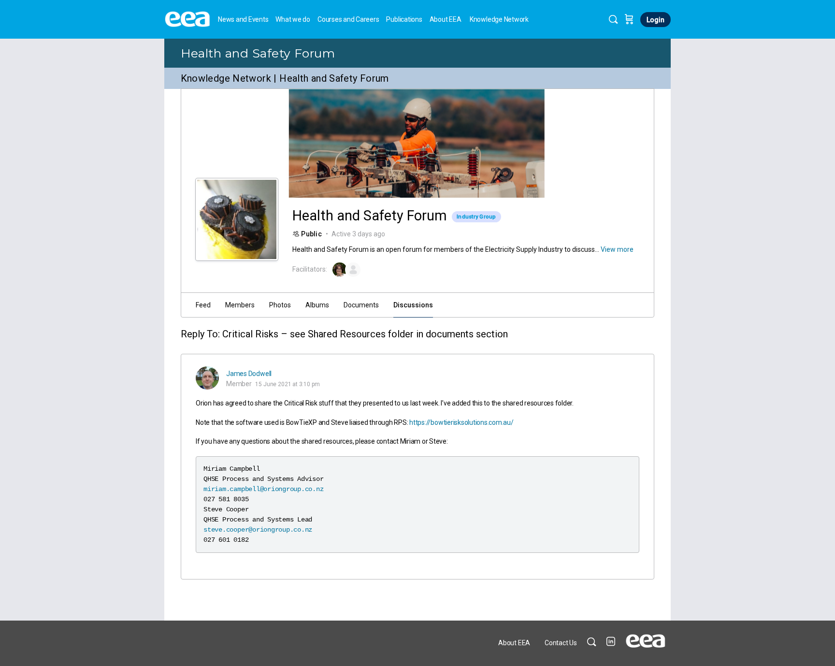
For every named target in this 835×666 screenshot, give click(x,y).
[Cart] (629, 19)
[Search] (613, 19)
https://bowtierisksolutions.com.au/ (461, 422)
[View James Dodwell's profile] (207, 378)
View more (617, 249)
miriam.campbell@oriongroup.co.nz (263, 489)
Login (655, 20)
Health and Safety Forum (258, 53)
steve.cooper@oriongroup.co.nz (257, 530)
